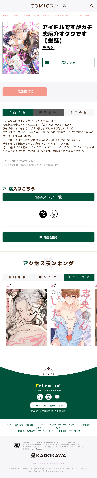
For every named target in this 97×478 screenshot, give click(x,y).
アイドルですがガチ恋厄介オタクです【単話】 (71, 15)
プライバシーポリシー (46, 430)
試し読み (68, 62)
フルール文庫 (55, 427)
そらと (48, 47)
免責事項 (21, 430)
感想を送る (48, 237)
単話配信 (29, 424)
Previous (10, 315)
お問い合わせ (74, 430)
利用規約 (31, 430)
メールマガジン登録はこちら (48, 405)
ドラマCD (51, 424)
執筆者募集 (85, 424)
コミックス (16, 15)
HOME (5, 15)
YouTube (62, 424)
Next (86, 315)
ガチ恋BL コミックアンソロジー (36, 15)
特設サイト (73, 424)
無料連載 (19, 424)
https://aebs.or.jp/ (38, 449)
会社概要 (62, 430)
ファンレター (41, 427)
